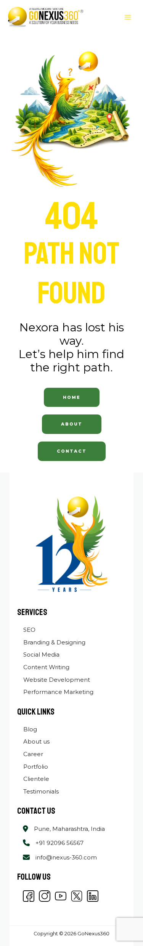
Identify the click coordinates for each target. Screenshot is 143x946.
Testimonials (40, 791)
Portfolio (35, 766)
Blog (29, 729)
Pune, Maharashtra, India (69, 828)
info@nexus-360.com (66, 857)
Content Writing (45, 667)
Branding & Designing (53, 642)
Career (32, 754)
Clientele (35, 778)
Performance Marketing (57, 691)
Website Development (56, 679)
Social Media (40, 654)
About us (36, 741)
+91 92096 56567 (59, 842)
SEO (28, 629)
